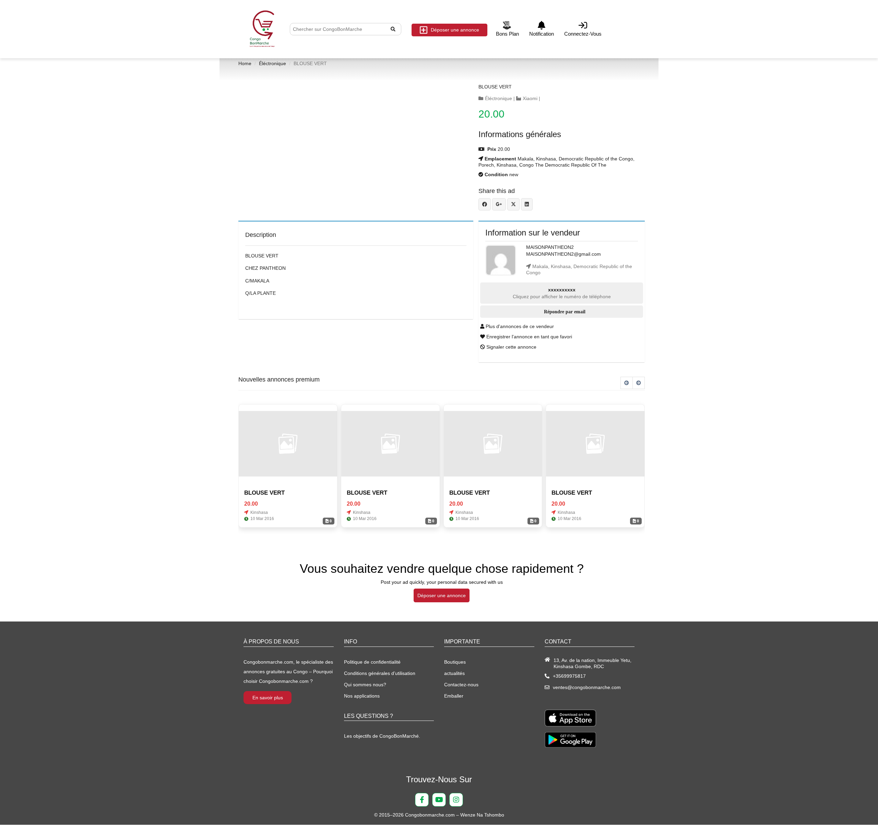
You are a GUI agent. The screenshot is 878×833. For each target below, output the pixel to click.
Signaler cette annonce (510, 347)
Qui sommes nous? (365, 684)
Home (244, 63)
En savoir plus (267, 697)
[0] (288, 444)
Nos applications (362, 696)
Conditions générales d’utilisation (379, 673)
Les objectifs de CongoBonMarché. (382, 736)
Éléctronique (272, 63)
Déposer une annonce (455, 30)
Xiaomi (530, 98)
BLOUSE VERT (495, 86)
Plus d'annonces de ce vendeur (519, 326)
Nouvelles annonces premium (279, 379)
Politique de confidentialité (372, 662)
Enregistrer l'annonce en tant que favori (528, 336)
